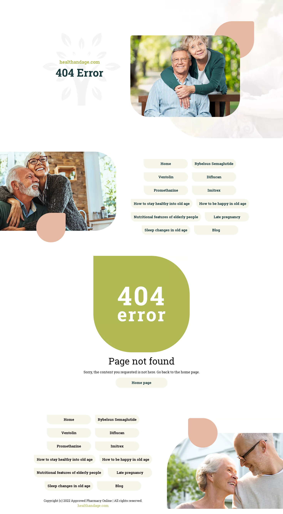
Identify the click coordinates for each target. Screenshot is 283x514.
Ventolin (165, 176)
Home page (141, 382)
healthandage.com (79, 62)
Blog (216, 229)
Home (166, 163)
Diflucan (214, 176)
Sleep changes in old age (166, 229)
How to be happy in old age (222, 203)
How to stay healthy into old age (162, 203)
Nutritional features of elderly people (166, 216)
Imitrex (214, 190)
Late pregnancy (227, 216)
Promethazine (166, 190)
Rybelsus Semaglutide (214, 163)
